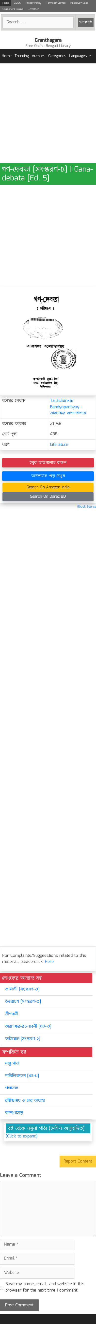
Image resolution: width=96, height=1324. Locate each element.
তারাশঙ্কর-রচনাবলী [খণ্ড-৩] (28, 1026)
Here (49, 962)
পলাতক (11, 1088)
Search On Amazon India (48, 487)
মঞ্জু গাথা (12, 1063)
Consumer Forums (12, 9)
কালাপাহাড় (14, 1113)
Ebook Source (86, 506)
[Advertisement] (48, 113)
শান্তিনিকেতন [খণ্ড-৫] (22, 1076)
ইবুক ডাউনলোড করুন (48, 463)
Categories (57, 56)
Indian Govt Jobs (79, 3)
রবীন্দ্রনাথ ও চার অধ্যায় (25, 1100)
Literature (59, 444)
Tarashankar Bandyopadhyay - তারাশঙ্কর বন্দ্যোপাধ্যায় (68, 407)
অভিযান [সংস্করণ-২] (22, 1039)
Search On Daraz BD (48, 497)
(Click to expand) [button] (22, 1136)
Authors (38, 56)
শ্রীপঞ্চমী (11, 1014)
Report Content (78, 1161)
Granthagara (48, 40)
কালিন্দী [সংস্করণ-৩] (22, 989)
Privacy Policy (33, 3)
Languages (78, 56)
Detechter (33, 9)
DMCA (17, 3)
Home (5, 3)
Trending (22, 56)
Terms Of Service (55, 3)
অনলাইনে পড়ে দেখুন (48, 476)
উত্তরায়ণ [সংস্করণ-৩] (23, 1001)
